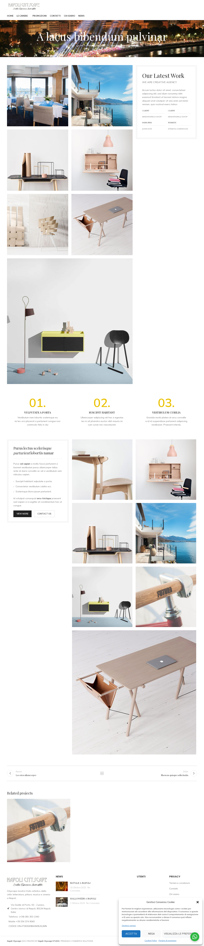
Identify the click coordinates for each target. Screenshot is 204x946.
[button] (197, 902)
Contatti (173, 888)
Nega (151, 933)
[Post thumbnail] (62, 887)
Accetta (131, 933)
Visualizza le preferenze (180, 933)
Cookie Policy (151, 940)
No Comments (93, 903)
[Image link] (70, 320)
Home (72, 45)
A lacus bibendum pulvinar (91, 45)
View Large (66, 802)
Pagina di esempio (167, 940)
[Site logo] (23, 5)
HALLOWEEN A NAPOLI (83, 898)
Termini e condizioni (179, 883)
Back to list (102, 773)
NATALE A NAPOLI (80, 883)
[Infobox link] (37, 412)
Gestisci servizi (129, 925)
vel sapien (25, 463)
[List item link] (29, 916)
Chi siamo (174, 894)
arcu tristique (44, 498)
